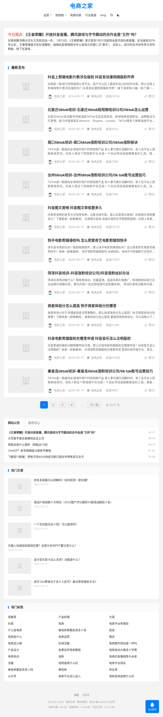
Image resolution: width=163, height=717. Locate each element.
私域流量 (64, 643)
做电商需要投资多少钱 (72, 630)
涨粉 (61, 656)
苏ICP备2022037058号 (102, 701)
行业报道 (90, 15)
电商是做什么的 (68, 663)
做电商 (62, 669)
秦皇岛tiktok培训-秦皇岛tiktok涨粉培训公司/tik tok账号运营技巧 (100, 371)
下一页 (94, 405)
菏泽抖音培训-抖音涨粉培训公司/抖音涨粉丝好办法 (88, 273)
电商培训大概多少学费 (123, 649)
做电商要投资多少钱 (20, 669)
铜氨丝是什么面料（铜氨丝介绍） (29, 444)
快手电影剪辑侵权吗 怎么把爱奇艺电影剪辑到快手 (87, 240)
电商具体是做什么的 (121, 676)
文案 (112, 617)
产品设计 (13, 649)
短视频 (59, 15)
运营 (46, 15)
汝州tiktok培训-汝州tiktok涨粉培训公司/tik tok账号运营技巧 (97, 175)
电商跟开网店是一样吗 (123, 643)
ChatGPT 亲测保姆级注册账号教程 (29, 450)
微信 (112, 636)
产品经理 (64, 617)
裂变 (112, 630)
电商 (61, 623)
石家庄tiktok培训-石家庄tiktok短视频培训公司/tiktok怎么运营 (98, 110)
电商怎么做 (15, 643)
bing (103, 15)
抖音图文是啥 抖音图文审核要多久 (75, 208)
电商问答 (75, 15)
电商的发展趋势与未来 (123, 656)
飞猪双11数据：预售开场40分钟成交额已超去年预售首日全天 (46, 456)
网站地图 (81, 701)
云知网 (85, 694)
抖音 (11, 623)
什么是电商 (15, 630)
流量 (11, 663)
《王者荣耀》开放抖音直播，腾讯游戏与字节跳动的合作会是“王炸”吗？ (82, 34)
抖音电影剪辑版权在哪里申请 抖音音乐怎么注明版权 (89, 338)
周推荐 (12, 617)
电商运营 (94, 96)
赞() (150, 96)
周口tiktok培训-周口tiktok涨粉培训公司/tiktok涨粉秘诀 (93, 142)
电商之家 (81, 6)
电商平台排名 (117, 663)
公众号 (12, 676)
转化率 (113, 669)
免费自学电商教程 (69, 649)
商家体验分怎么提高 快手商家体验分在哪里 (82, 306)
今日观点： (17, 34)
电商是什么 (15, 636)
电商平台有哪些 (119, 623)
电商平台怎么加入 (69, 676)
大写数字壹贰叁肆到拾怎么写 (26, 438)
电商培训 (13, 656)
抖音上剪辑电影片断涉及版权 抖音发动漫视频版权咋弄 (91, 77)
